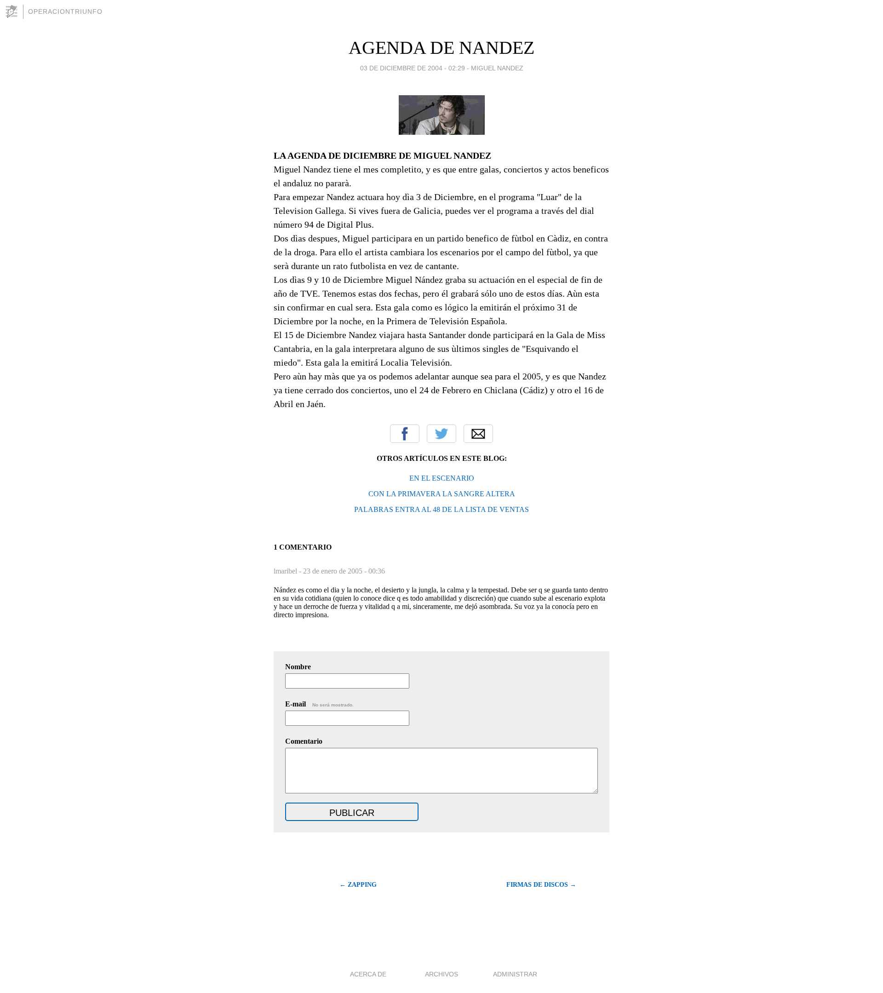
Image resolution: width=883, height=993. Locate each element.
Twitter (441, 434)
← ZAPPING (358, 884)
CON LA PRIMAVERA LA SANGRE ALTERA (441, 494)
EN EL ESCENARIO (441, 478)
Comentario (303, 741)
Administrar (515, 974)
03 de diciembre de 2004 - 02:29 (412, 68)
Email (478, 434)
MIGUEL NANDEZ (497, 68)
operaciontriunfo (65, 11)
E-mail (319, 704)
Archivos (441, 974)
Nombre (298, 667)
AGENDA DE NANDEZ (441, 47)
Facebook (404, 434)
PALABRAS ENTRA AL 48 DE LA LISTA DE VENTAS (441, 509)
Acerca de (368, 974)
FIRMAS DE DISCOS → (541, 884)
